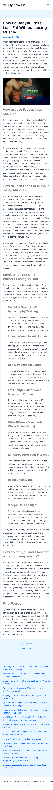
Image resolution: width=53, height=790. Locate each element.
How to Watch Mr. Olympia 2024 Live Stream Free (24, 739)
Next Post (26, 649)
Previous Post (27, 644)
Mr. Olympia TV (14, 5)
